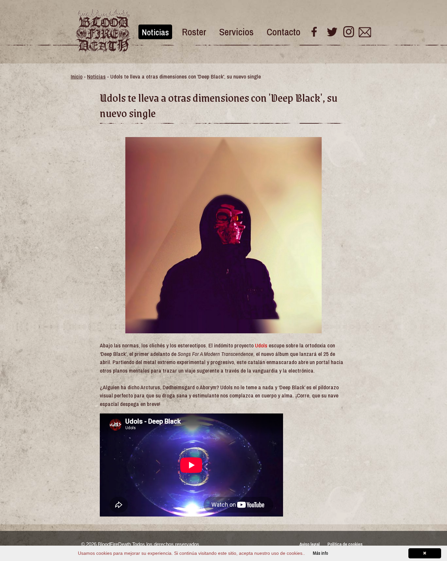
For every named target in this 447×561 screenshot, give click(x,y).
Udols (261, 345)
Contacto (283, 31)
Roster (194, 31)
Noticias (155, 32)
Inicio (76, 76)
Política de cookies (345, 544)
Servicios (236, 31)
